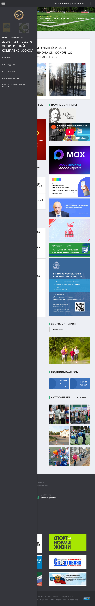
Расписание (9, 71)
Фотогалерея (53, 17)
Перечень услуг (10, 78)
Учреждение (9, 64)
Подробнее (58, 329)
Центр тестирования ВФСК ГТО (13, 85)
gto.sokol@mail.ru (48, 498)
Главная (6, 58)
